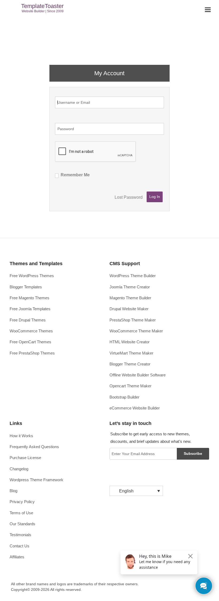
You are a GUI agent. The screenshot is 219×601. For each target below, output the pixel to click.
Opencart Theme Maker (130, 386)
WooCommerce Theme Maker (136, 331)
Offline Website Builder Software (138, 375)
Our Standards (22, 524)
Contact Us (19, 546)
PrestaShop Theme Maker (133, 320)
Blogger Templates (26, 287)
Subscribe (193, 453)
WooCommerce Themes (31, 331)
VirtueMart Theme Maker (131, 353)
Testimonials (20, 534)
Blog (13, 490)
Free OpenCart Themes (30, 342)
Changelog (19, 469)
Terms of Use (21, 513)
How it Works (21, 435)
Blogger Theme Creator (130, 364)
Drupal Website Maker (129, 309)
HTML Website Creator (130, 342)
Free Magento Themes (29, 298)
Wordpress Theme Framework (36, 479)
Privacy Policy (22, 501)
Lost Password (129, 197)
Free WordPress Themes (32, 275)
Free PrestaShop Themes (32, 353)
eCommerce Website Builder (135, 408)
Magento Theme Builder (130, 298)
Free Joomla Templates (30, 309)
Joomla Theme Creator (130, 287)
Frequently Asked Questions (34, 446)
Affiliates (17, 557)
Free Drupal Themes (28, 320)
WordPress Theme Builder (133, 275)
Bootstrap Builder (124, 397)
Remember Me (75, 175)
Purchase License (25, 457)
